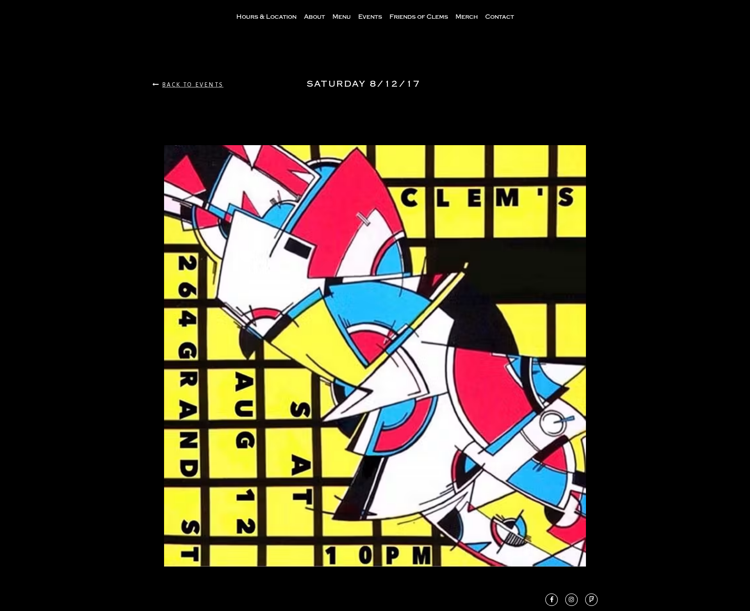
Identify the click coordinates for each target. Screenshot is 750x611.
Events (370, 16)
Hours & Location (266, 16)
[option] (375, 356)
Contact (499, 16)
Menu (341, 16)
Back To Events (192, 85)
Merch (466, 16)
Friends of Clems (418, 16)
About (314, 16)
